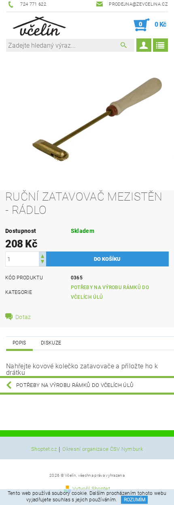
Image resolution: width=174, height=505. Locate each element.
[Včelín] (38, 25)
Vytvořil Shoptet (91, 489)
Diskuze (51, 343)
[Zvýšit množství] (42, 255)
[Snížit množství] (42, 262)
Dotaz (23, 317)
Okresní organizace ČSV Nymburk (102, 449)
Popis (19, 343)
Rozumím (134, 500)
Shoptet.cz (44, 449)
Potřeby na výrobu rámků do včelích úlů (75, 385)
